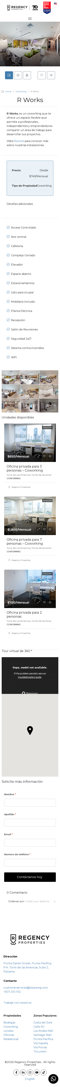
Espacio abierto (21, 273)
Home (8, 91)
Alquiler (47, 428)
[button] (30, 731)
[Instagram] (30, 1072)
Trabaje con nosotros (17, 1002)
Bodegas (9, 1022)
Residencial (11, 1039)
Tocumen (40, 1051)
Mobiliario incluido (23, 301)
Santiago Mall (43, 1035)
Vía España (41, 1043)
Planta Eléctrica (21, 311)
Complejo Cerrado (23, 255)
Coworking (21, 91)
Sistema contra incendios (27, 348)
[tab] (9, 75)
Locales (8, 1030)
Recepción (18, 320)
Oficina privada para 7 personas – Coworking (25, 541)
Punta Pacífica (43, 1039)
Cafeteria (17, 246)
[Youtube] (37, 1072)
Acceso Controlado (23, 227)
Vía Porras (40, 1047)
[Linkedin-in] (23, 1072)
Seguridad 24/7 (21, 338)
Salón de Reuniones (24, 329)
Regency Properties (21, 487)
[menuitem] (55, 3)
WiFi (14, 357)
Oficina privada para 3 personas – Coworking (25, 468)
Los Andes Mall (43, 1030)
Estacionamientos (22, 283)
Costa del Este (43, 1022)
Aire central (18, 236)
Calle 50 (39, 1026)
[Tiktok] (44, 1072)
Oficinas (9, 1035)
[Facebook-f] (16, 1072)
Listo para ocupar (22, 292)
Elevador (17, 264)
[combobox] (40, 901)
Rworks (19, 141)
